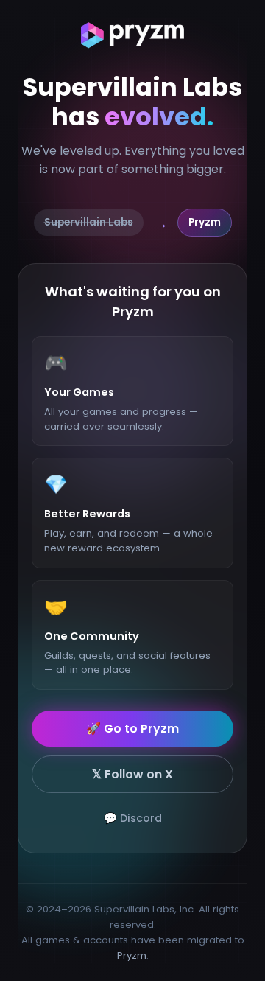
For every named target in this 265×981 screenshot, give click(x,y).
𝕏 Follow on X (132, 774)
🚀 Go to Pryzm (132, 728)
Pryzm (131, 956)
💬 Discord (133, 818)
